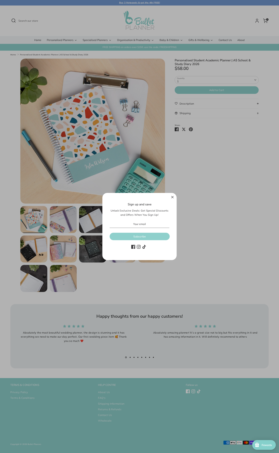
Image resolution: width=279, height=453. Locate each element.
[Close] (172, 197)
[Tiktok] (144, 247)
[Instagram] (139, 247)
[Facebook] (133, 247)
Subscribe (139, 236)
